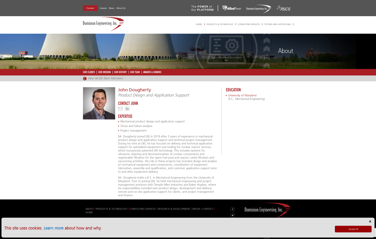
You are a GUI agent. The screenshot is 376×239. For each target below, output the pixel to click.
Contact (90, 8)
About (89, 208)
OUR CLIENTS (89, 72)
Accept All (353, 229)
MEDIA (196, 208)
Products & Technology (220, 24)
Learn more (54, 228)
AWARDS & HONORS (152, 72)
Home (199, 24)
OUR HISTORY (120, 72)
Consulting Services (249, 24)
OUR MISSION (104, 72)
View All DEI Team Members (105, 78)
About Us (120, 8)
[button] (370, 221)
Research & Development (174, 208)
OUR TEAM (135, 72)
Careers (103, 8)
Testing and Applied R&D (277, 24)
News (111, 8)
